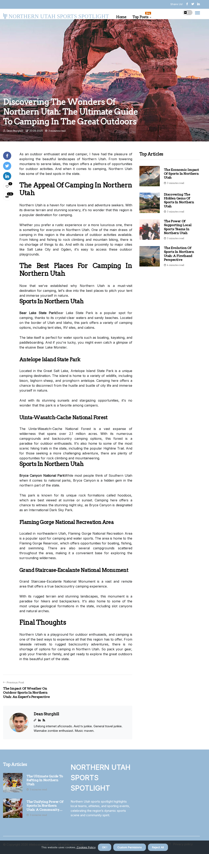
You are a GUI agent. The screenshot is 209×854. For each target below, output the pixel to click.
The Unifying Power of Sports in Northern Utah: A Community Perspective (45, 806)
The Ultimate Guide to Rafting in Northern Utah (45, 780)
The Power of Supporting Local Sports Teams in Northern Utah (178, 227)
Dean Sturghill (15, 130)
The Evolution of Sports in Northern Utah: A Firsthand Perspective (179, 254)
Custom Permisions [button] (129, 847)
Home (121, 17)
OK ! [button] (104, 847)
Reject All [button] (158, 847)
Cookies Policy (85, 847)
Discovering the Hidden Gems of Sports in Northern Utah (179, 200)
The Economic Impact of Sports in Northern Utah (181, 173)
